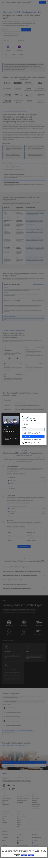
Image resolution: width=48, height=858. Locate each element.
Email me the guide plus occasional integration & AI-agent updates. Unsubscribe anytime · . (33, 433)
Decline (24, 855)
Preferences (17, 855)
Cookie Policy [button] (42, 851)
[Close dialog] (45, 414)
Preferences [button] (23, 852)
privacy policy (36, 433)
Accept (31, 855)
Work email (24, 427)
